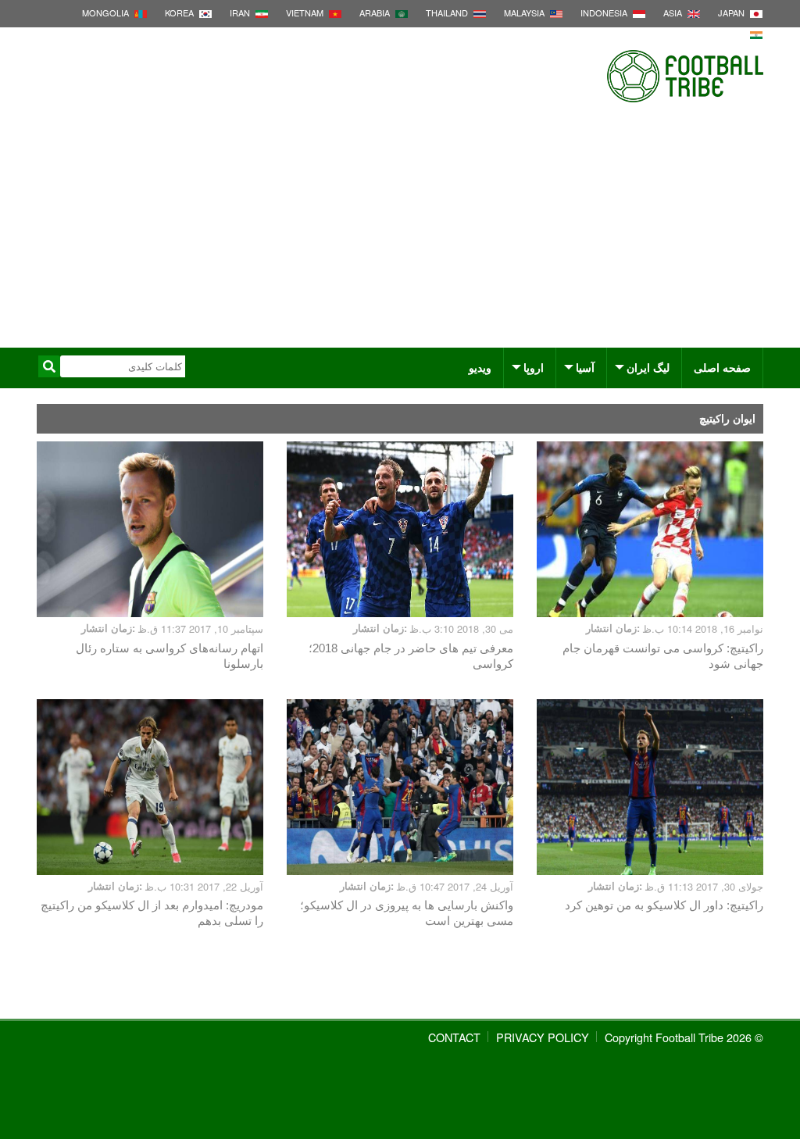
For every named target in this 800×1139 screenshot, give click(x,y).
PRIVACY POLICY (542, 1037)
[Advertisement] (400, 230)
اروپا (533, 367)
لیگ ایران (648, 367)
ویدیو (480, 367)
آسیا (585, 367)
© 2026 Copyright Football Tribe (684, 1037)
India (733, 33)
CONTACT (454, 1037)
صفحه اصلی (722, 367)
